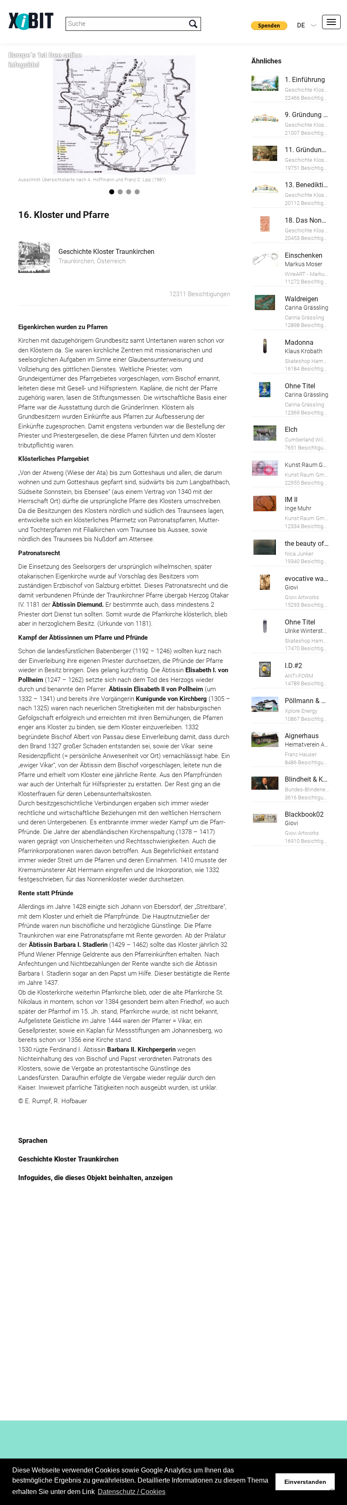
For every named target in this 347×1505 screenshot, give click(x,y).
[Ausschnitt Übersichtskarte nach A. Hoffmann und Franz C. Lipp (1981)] (124, 114)
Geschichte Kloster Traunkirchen (106, 252)
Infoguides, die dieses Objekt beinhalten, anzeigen (95, 1178)
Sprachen (32, 1141)
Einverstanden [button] (305, 1481)
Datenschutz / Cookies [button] (131, 1491)
